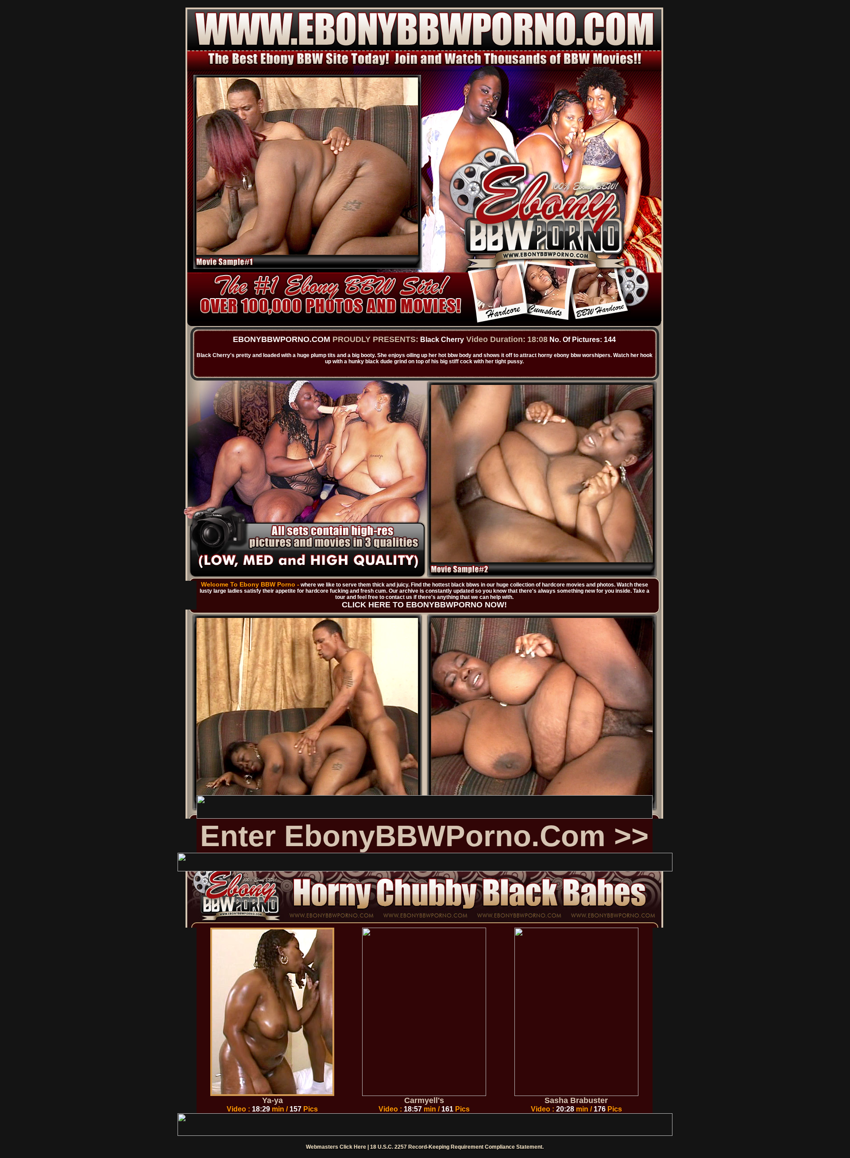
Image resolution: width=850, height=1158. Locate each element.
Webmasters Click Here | (338, 1147)
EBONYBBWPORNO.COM (281, 339)
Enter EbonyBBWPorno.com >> (424, 835)
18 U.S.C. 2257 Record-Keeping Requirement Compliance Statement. (457, 1147)
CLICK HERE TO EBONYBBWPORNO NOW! (424, 604)
